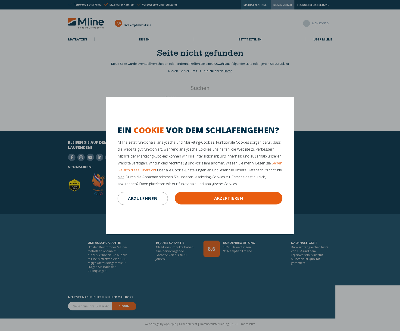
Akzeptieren (228, 198)
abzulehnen (142, 198)
